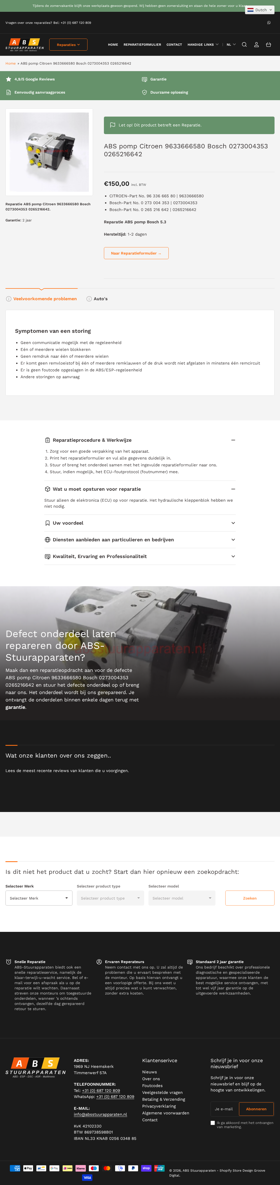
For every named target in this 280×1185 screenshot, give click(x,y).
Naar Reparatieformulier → (136, 253)
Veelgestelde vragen (162, 1092)
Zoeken (250, 898)
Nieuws (149, 1072)
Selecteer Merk (19, 886)
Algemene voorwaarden (165, 1113)
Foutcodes (152, 1085)
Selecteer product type (98, 886)
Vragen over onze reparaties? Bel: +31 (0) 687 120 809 (48, 23)
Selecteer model (163, 886)
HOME (113, 45)
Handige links (201, 45)
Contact (174, 45)
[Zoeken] (244, 45)
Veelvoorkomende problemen (45, 298)
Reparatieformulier (142, 45)
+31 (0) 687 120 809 (101, 1090)
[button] (260, 9)
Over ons (151, 1078)
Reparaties (66, 45)
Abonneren (256, 1109)
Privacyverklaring (159, 1106)
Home (10, 63)
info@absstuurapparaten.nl (100, 1114)
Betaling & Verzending (163, 1099)
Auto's (101, 298)
